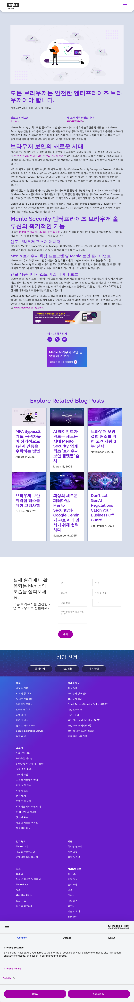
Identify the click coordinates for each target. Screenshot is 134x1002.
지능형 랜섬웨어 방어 (27, 779)
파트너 (71, 906)
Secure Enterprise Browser (30, 730)
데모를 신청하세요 (25, 851)
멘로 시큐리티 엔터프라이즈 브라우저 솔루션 (38, 155)
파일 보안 (21, 714)
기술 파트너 (74, 911)
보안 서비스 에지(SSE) (79, 725)
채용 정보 (73, 879)
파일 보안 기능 (23, 785)
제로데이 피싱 (23, 828)
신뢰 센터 (73, 916)
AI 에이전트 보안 (24, 698)
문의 (65, 634)
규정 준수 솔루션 (24, 769)
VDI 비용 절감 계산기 (27, 857)
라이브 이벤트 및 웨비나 (28, 879)
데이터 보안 (22, 774)
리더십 (71, 895)
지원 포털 (73, 851)
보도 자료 (21, 900)
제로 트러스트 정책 (77, 736)
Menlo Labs (22, 884)
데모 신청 (67, 668)
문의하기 (40, 668)
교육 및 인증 (74, 857)
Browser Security (75, 121)
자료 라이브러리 (24, 906)
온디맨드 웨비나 (24, 895)
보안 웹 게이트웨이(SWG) (81, 730)
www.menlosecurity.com (28, 307)
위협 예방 (21, 736)
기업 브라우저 (75, 709)
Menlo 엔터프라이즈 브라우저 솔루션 (39, 231)
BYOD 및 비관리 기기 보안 (29, 763)
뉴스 (18, 889)
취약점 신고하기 (76, 846)
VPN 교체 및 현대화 (26, 811)
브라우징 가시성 (24, 758)
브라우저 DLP (23, 709)
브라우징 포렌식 (24, 704)
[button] (124, 6)
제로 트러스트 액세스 (27, 822)
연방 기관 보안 (23, 801)
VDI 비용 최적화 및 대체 (28, 806)
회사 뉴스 (14, 121)
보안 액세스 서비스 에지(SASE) (84, 720)
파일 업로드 (22, 790)
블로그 (19, 873)
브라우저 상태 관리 (77, 693)
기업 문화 (73, 900)
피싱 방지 (73, 688)
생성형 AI (21, 795)
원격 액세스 (22, 720)
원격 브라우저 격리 (26, 725)
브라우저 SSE (23, 753)
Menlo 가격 (22, 846)
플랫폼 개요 (22, 688)
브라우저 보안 (75, 698)
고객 (70, 889)
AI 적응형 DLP (23, 693)
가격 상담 (94, 668)
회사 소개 (73, 873)
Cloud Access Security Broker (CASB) (88, 704)
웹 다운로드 (22, 817)
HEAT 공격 (73, 714)
